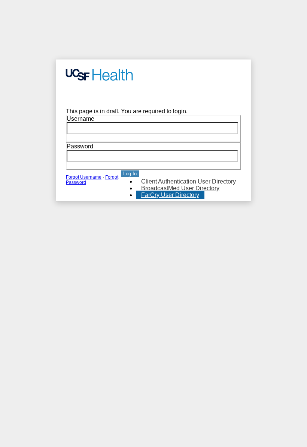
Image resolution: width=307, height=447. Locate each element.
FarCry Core (77, 94)
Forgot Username (83, 177)
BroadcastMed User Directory (180, 188)
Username (80, 118)
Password (80, 146)
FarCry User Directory (170, 195)
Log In (130, 173)
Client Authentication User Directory (188, 181)
